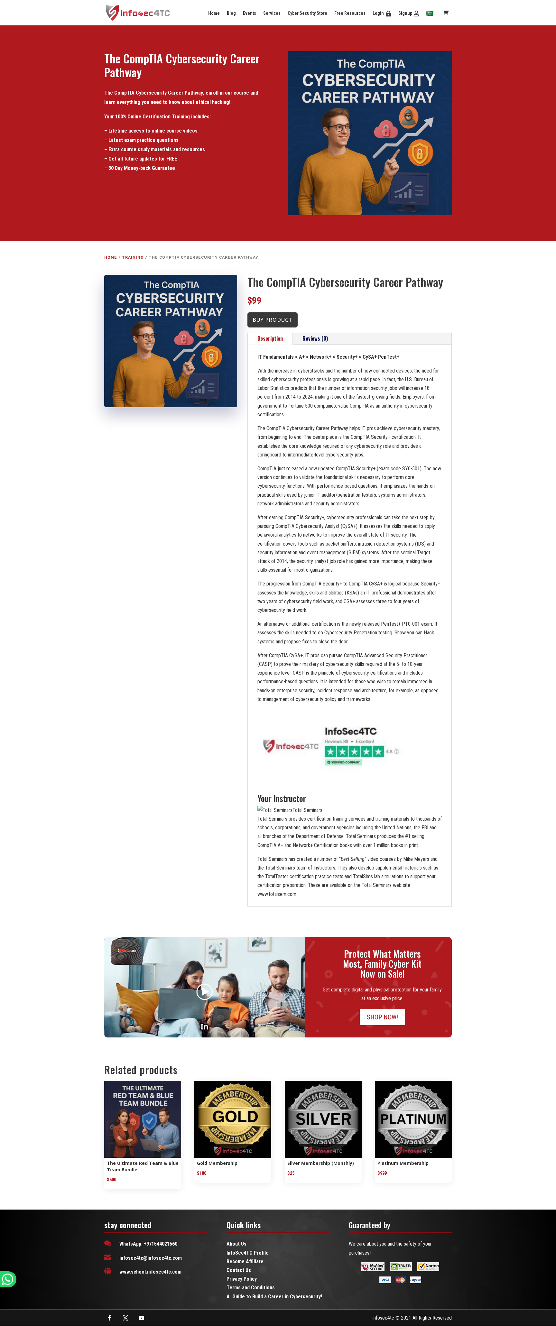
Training (133, 257)
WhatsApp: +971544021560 (148, 1244)
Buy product (272, 319)
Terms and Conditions (251, 1288)
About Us (236, 1244)
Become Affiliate (245, 1261)
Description (270, 338)
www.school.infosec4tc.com (150, 1272)
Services (272, 13)
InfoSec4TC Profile (248, 1253)
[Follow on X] (125, 1318)
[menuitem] (429, 14)
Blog (231, 13)
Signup (405, 13)
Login (378, 13)
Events (249, 13)
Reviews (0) (315, 338)
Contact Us (239, 1270)
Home (214, 13)
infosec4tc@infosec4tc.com (150, 1258)
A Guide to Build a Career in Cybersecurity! (274, 1297)
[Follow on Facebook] (109, 1318)
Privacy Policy (242, 1279)
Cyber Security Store (307, 13)
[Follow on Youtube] (141, 1318)
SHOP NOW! (382, 1017)
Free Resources (350, 13)
